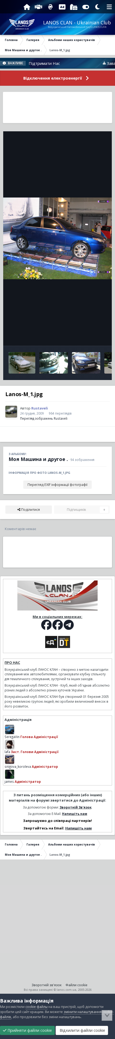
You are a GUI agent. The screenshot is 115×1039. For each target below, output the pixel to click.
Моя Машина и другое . (38, 459)
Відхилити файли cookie (82, 1030)
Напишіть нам (74, 813)
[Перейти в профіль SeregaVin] (9, 729)
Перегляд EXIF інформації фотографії (57, 484)
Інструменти (89, 336)
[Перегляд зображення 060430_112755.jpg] (53, 363)
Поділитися (30, 509)
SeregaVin (12, 737)
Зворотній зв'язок (47, 985)
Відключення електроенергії (52, 78)
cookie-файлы (36, 1006)
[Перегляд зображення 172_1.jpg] (22, 363)
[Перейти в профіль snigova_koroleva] (9, 759)
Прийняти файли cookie (29, 1030)
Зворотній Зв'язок (75, 807)
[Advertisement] (57, 107)
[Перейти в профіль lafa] (9, 744)
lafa (7, 752)
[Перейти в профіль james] (9, 774)
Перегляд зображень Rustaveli (43, 418)
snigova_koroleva (18, 766)
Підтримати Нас (34, 63)
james (9, 781)
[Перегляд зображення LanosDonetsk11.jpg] (86, 363)
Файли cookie (76, 985)
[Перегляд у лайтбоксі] (57, 238)
